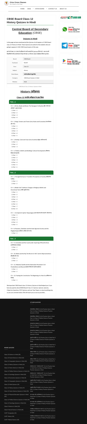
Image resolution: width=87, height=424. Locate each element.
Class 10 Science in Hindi (11, 354)
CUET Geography (9, 413)
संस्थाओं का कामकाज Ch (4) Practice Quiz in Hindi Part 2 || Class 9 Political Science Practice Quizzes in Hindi (42, 325)
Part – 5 (15, 135)
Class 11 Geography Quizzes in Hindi (14, 361)
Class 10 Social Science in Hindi (12, 357)
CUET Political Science (10, 419)
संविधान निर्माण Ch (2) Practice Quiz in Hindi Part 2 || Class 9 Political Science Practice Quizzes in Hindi (42, 353)
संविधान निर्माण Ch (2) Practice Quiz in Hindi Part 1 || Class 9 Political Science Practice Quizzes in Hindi (42, 360)
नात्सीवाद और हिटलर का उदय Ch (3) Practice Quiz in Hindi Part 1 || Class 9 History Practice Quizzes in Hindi (42, 417)
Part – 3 (15, 115)
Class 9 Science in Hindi (10, 406)
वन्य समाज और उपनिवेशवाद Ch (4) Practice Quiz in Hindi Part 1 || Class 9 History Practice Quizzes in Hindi (42, 403)
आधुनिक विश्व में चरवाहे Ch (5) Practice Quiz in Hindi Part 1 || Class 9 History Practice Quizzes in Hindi (42, 389)
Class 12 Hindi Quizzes (10, 384)
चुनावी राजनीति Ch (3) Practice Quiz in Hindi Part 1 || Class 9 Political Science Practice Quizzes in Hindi (43, 346)
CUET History (8, 416)
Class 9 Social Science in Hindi (12, 409)
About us (63, 8)
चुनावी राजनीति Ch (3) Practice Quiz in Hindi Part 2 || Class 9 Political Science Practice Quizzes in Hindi (43, 339)
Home (22, 8)
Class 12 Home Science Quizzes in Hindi (15, 391)
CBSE (29, 8)
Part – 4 (15, 117)
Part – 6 (15, 167)
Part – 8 (15, 208)
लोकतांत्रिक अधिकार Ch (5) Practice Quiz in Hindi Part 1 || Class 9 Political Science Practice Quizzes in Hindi (42, 318)
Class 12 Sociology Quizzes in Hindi (14, 403)
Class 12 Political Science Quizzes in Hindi (15, 399)
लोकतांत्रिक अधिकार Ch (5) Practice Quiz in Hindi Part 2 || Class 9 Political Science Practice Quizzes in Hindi (42, 311)
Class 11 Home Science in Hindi (12, 367)
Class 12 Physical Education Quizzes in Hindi (16, 394)
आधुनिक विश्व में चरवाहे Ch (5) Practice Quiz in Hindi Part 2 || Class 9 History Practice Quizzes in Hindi (42, 382)
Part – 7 (15, 206)
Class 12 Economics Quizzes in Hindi (14, 378)
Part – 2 (15, 112)
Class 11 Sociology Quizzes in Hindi (13, 374)
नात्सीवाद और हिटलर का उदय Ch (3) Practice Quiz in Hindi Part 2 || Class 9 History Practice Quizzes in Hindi (42, 410)
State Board (39, 8)
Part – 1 (15, 110)
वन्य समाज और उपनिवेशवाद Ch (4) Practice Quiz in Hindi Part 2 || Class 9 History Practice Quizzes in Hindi (42, 396)
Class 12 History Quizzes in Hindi (13, 387)
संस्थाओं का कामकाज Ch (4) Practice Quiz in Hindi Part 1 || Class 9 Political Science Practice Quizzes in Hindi (42, 332)
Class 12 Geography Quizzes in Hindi (14, 381)
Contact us (52, 8)
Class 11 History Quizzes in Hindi (13, 364)
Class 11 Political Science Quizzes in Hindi (15, 371)
